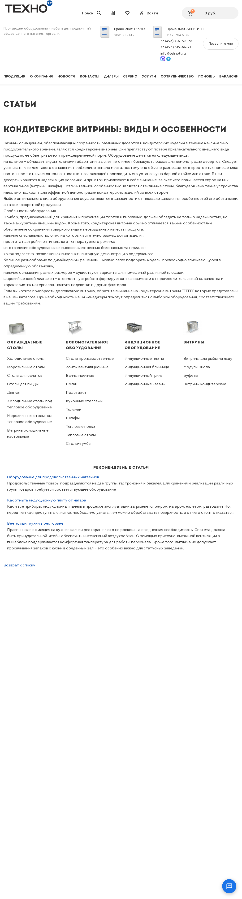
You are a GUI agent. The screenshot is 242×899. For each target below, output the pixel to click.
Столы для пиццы (23, 384)
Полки (71, 384)
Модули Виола (196, 367)
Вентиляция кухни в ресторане (35, 523)
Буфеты (190, 375)
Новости (66, 76)
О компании (41, 76)
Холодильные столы (25, 358)
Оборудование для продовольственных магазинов (53, 477)
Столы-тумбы (78, 443)
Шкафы (73, 418)
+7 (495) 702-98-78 (176, 41)
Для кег (13, 392)
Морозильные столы (26, 367)
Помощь (206, 76)
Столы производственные (90, 358)
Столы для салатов (24, 375)
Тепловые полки (80, 426)
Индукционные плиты (144, 358)
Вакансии (228, 76)
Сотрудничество (177, 76)
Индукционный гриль (144, 375)
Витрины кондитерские (204, 384)
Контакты (89, 76)
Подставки (76, 392)
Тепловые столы (81, 435)
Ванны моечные (80, 375)
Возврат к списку (19, 565)
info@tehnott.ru (173, 53)
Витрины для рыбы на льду (207, 358)
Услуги (149, 76)
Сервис (130, 76)
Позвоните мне (221, 44)
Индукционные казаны (145, 384)
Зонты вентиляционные (87, 367)
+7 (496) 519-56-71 (175, 47)
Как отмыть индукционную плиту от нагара (46, 500)
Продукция (14, 76)
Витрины (193, 342)
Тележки (73, 409)
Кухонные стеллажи (84, 401)
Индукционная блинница (147, 367)
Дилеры (111, 76)
